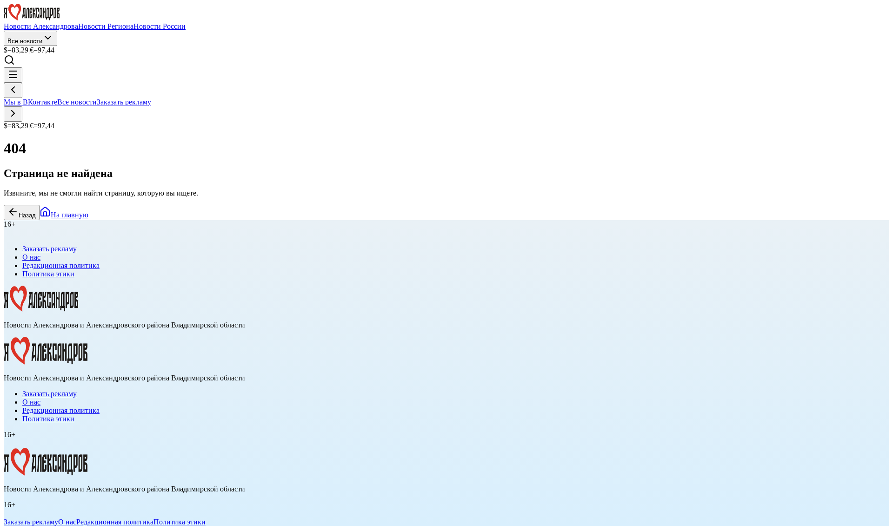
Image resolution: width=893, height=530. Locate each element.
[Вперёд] (13, 114)
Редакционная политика (61, 265)
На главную (69, 215)
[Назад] (13, 90)
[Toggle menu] (13, 75)
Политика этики (48, 274)
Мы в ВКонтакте (30, 102)
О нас (31, 257)
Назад (27, 215)
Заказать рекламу (124, 102)
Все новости (24, 41)
